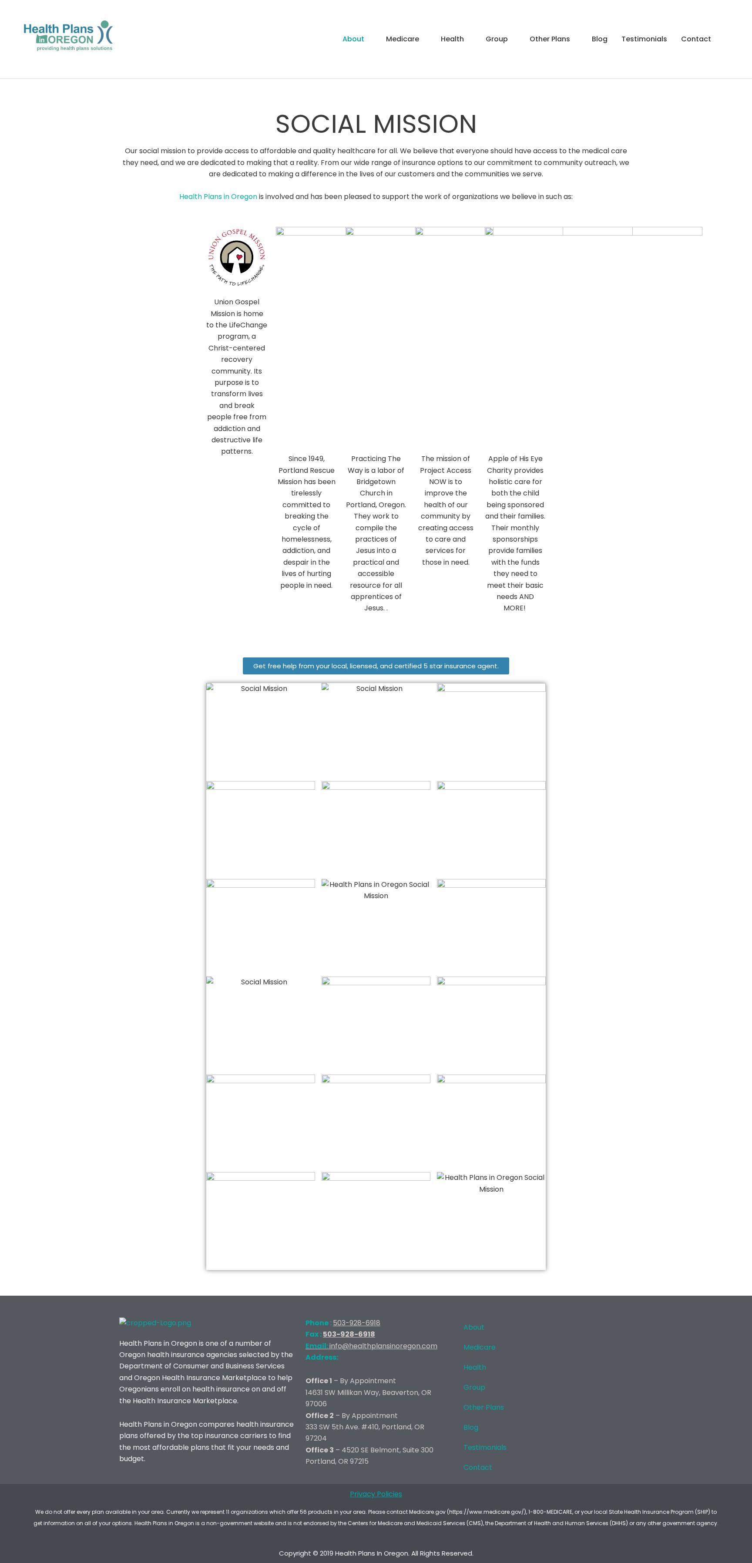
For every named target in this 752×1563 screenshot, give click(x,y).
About (353, 39)
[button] (728, 39)
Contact (696, 39)
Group (497, 39)
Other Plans (550, 39)
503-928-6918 (356, 1323)
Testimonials (644, 39)
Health (452, 39)
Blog (600, 39)
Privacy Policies (376, 1494)
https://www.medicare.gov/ (486, 1512)
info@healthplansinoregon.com (371, 1346)
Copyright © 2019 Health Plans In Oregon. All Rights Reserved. (376, 1553)
